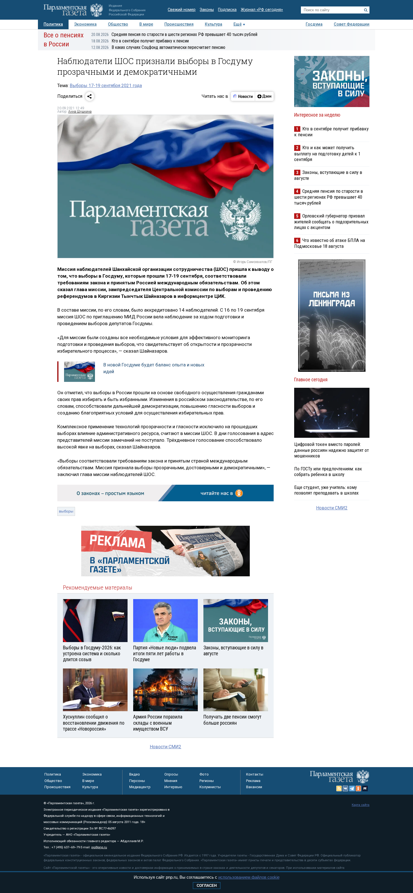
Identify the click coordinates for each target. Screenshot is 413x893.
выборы (66, 511)
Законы (207, 9)
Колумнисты (210, 787)
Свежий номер (182, 9)
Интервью (173, 787)
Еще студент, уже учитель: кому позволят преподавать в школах (326, 490)
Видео (134, 774)
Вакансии (254, 787)
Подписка (227, 9)
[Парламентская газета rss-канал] (339, 788)
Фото (204, 774)
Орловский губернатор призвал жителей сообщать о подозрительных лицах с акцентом (331, 221)
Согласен (207, 885)
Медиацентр (140, 787)
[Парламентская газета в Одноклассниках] (358, 788)
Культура (213, 24)
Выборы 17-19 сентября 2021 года (106, 85)
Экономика (85, 24)
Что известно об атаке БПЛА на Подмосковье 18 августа (329, 243)
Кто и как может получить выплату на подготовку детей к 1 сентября (327, 153)
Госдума (314, 24)
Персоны (137, 781)
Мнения (170, 781)
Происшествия (179, 24)
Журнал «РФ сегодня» (262, 9)
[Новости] (243, 96)
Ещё (237, 24)
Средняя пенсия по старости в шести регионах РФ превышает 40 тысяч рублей (174, 34)
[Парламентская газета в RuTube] (365, 788)
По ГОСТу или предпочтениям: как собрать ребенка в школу (328, 471)
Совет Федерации (351, 24)
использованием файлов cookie (249, 877)
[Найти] (365, 10)
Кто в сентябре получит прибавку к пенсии (140, 41)
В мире (146, 24)
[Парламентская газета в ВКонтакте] (345, 788)
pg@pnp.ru (99, 847)
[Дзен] (264, 96)
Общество (118, 24)
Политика (53, 24)
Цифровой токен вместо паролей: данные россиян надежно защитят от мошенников (331, 449)
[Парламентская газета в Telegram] (352, 788)
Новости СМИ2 (165, 746)
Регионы (206, 781)
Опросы (171, 774)
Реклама (253, 781)
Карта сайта (360, 805)
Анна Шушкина (80, 112)
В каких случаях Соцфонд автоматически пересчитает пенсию (158, 47)
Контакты (254, 774)
